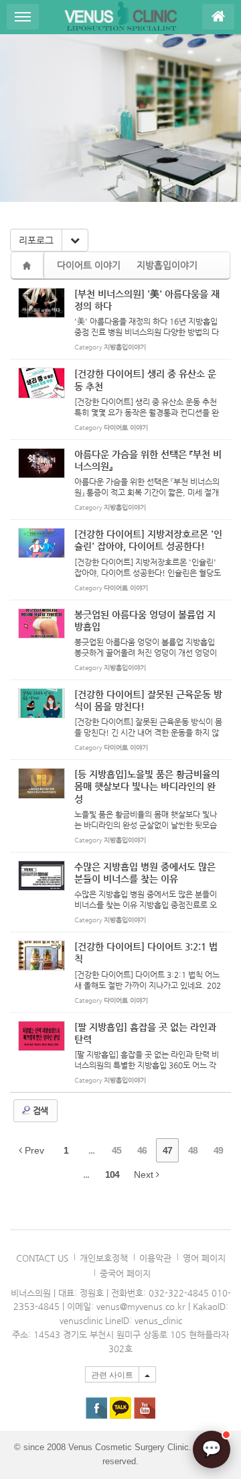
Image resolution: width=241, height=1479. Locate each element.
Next (145, 1174)
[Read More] (120, 319)
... (91, 1150)
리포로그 (36, 240)
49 (218, 1150)
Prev (33, 1150)
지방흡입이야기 (167, 265)
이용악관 (155, 1258)
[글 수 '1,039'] (28, 265)
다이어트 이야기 (88, 265)
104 (112, 1174)
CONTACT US (42, 1258)
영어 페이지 (204, 1258)
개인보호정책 (104, 1258)
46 (142, 1150)
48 (192, 1150)
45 (116, 1150)
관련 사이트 (112, 1375)
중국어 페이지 (125, 1273)
